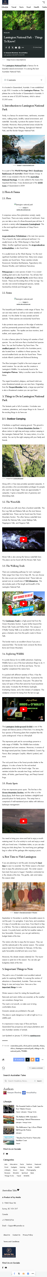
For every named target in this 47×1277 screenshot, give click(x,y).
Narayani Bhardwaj (12, 52)
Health (37, 1167)
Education (13, 1164)
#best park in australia (31, 1046)
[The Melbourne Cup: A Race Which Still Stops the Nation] (8, 1130)
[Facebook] (3, 1154)
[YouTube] (7, 1154)
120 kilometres (31, 581)
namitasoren (35, 1035)
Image (19, 165)
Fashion (29, 1164)
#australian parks (16, 1046)
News (22, 1170)
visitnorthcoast (18, 478)
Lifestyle (24, 1112)
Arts (5, 1164)
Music (15, 1170)
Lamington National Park (16, 65)
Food (6, 1167)
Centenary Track (13, 621)
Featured (38, 1164)
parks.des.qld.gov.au (23, 210)
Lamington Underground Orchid (19, 726)
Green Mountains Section (28, 428)
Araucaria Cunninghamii (30, 224)
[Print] (19, 47)
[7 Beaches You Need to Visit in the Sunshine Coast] (8, 1140)
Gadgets (14, 1167)
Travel (18, 1112)
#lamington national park (24, 1048)
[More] (22, 47)
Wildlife (7, 32)
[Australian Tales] (5, 2)
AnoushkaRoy (23, 52)
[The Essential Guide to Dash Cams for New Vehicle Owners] (8, 1109)
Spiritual (25, 1173)
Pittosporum (7, 272)
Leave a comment (37, 1068)
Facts (22, 1164)
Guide (30, 1167)
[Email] (15, 47)
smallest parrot (8, 348)
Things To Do (32, 1112)
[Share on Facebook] (9, 47)
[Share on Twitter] (12, 47)
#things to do (39, 1048)
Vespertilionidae (16, 387)
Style (32, 1173)
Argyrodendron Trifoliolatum (14, 236)
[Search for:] (21, 1081)
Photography (31, 1170)
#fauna (42, 1046)
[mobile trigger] (43, 2)
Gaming (22, 1167)
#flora (12, 1048)
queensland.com (28, 165)
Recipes (7, 1173)
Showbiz (16, 1173)
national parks (15, 1051)
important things (9, 987)
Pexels (35, 912)
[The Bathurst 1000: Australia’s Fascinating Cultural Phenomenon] (8, 1119)
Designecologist (25, 912)
